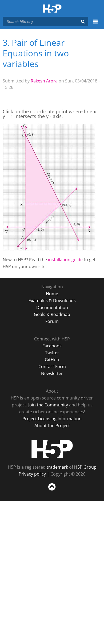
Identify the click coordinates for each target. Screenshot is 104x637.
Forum (52, 321)
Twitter (52, 353)
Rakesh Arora (44, 81)
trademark (57, 467)
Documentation (52, 307)
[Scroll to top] (52, 490)
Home (52, 294)
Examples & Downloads (52, 300)
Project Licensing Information (52, 419)
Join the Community (48, 405)
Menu (95, 24)
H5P (52, 449)
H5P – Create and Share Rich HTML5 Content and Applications (52, 9)
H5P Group (85, 467)
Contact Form (52, 366)
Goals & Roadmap (52, 314)
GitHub (52, 360)
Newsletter (52, 373)
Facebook (52, 346)
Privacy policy (32, 474)
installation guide (65, 260)
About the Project (52, 425)
